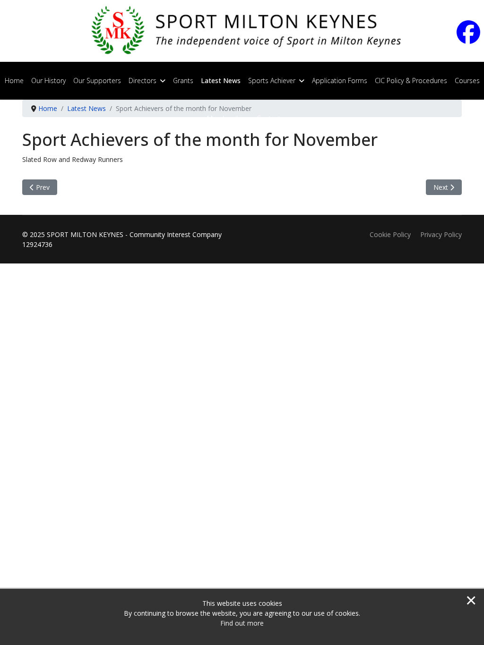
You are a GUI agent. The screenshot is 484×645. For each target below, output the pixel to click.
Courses (467, 80)
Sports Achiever (271, 80)
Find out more (242, 623)
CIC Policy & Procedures (411, 80)
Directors (142, 80)
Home (14, 80)
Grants (183, 80)
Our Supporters (97, 80)
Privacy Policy (441, 234)
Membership (226, 118)
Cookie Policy (390, 234)
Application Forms (339, 80)
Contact (269, 118)
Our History (48, 80)
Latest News (221, 80)
